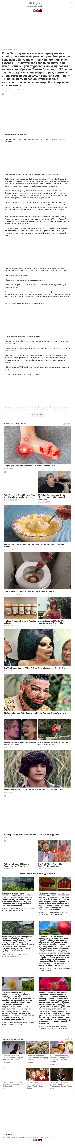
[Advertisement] (37, 29)
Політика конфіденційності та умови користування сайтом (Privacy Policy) (26, 1137)
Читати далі (37, 415)
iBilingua (34, 3)
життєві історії (31, 90)
